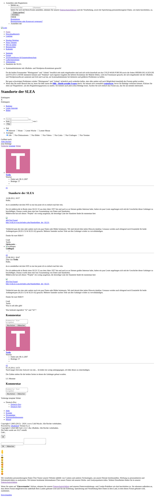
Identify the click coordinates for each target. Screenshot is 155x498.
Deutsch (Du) (16, 404)
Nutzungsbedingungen (14, 417)
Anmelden (15, 15)
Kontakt (9, 413)
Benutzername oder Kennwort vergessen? (27, 21)
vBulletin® (15, 426)
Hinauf (8, 419)
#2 (7, 255)
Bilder (8, 110)
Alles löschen (6, 142)
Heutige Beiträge (12, 40)
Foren (8, 32)
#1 (7, 188)
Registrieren (15, 19)
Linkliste (9, 36)
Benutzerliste (11, 47)
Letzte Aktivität (12, 108)
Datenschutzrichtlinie (9, 482)
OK (3, 437)
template (12, 146)
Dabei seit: (15, 179)
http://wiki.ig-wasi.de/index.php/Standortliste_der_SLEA (27, 222)
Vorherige (4, 146)
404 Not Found (12, 220)
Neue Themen (11, 42)
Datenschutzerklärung (68, 10)
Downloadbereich (12, 34)
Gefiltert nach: (6, 139)
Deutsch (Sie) (16, 407)
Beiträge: (14, 181)
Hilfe (8, 411)
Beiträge (9, 106)
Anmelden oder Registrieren (16, 3)
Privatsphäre (10, 415)
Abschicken (11, 325)
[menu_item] (77, 451)
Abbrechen (21, 325)
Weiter (18, 146)
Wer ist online (11, 45)
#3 (7, 365)
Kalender (9, 49)
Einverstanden (6, 495)
